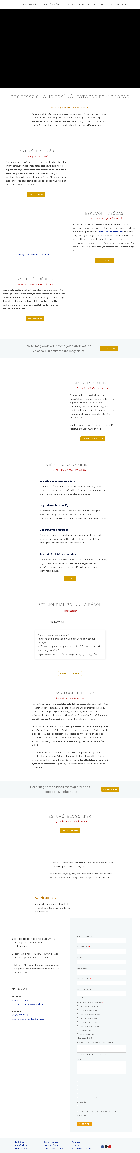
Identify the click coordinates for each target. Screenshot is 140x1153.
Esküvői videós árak (51, 1145)
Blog (110, 4)
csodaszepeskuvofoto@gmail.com (28, 1004)
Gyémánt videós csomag (90, 1014)
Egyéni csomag (86, 1030)
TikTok (82, 1094)
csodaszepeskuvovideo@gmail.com (29, 1019)
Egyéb (82, 1106)
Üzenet (80, 1059)
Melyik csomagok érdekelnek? (90, 1002)
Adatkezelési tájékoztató (81, 1148)
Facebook (84, 1086)
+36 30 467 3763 (20, 1000)
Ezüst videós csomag (89, 1006)
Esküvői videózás (52, 4)
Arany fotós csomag (88, 1022)
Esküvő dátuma (84, 979)
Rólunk (91, 4)
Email (79, 957)
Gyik (101, 4)
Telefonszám (83, 968)
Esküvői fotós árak (51, 1142)
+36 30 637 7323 (20, 1015)
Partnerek (76, 1142)
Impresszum (76, 1145)
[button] (34, 231)
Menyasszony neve (85, 936)
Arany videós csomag (89, 1010)
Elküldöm (84, 1124)
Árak (81, 4)
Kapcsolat (122, 4)
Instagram (84, 1090)
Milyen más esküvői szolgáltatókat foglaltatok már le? (101, 1043)
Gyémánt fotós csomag (89, 1026)
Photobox (70, 4)
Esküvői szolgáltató (88, 1098)
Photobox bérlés (87, 1034)
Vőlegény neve (83, 947)
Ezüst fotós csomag (88, 1018)
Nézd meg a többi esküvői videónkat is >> (35, 254)
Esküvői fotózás (29, 4)
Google (83, 1082)
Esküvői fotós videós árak (53, 1148)
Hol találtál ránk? (85, 1078)
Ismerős (83, 1102)
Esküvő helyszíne (84, 989)
